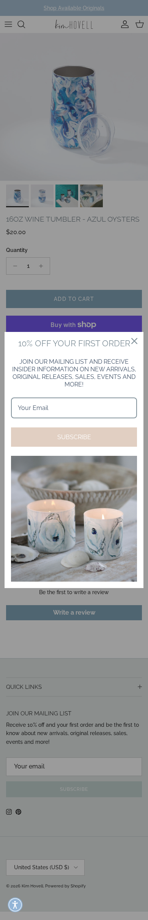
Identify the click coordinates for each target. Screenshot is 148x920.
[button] (15, 904)
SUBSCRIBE (74, 437)
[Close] (134, 341)
